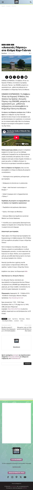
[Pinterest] (16, 477)
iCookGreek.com (15, 358)
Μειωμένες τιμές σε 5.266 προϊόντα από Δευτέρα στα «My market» (24, 329)
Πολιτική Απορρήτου (16, 483)
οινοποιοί (16, 320)
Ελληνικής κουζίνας (13, 356)
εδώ (26, 271)
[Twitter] (20, 477)
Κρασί (12, 44)
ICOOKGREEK (13, 486)
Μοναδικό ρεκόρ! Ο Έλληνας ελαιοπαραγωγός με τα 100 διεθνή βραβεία (9, 329)
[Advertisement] (16, 385)
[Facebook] (8, 477)
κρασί (9, 318)
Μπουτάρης (22, 318)
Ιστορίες (8, 6)
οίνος (21, 320)
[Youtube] (25, 477)
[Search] (31, 2)
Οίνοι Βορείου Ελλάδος (7, 320)
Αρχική (3, 6)
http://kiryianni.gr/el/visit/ (16, 298)
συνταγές (15, 355)
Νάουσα (28, 318)
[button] (2, 2)
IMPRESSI (25, 488)
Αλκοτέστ (14, 6)
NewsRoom (4, 53)
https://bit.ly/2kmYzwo (14, 309)
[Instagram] (12, 477)
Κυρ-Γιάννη (15, 318)
